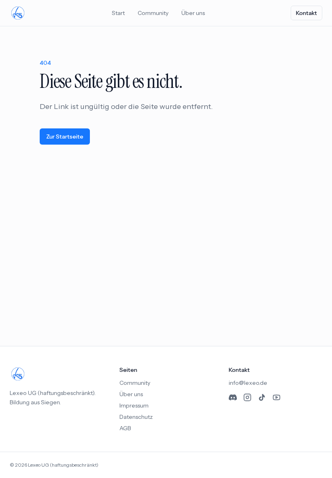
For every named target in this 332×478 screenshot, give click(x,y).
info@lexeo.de (248, 382)
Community (153, 13)
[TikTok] (262, 397)
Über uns (193, 13)
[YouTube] (276, 397)
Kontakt (306, 13)
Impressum (134, 405)
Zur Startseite (64, 136)
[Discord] (233, 397)
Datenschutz (136, 416)
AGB (125, 428)
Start (118, 13)
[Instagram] (247, 397)
